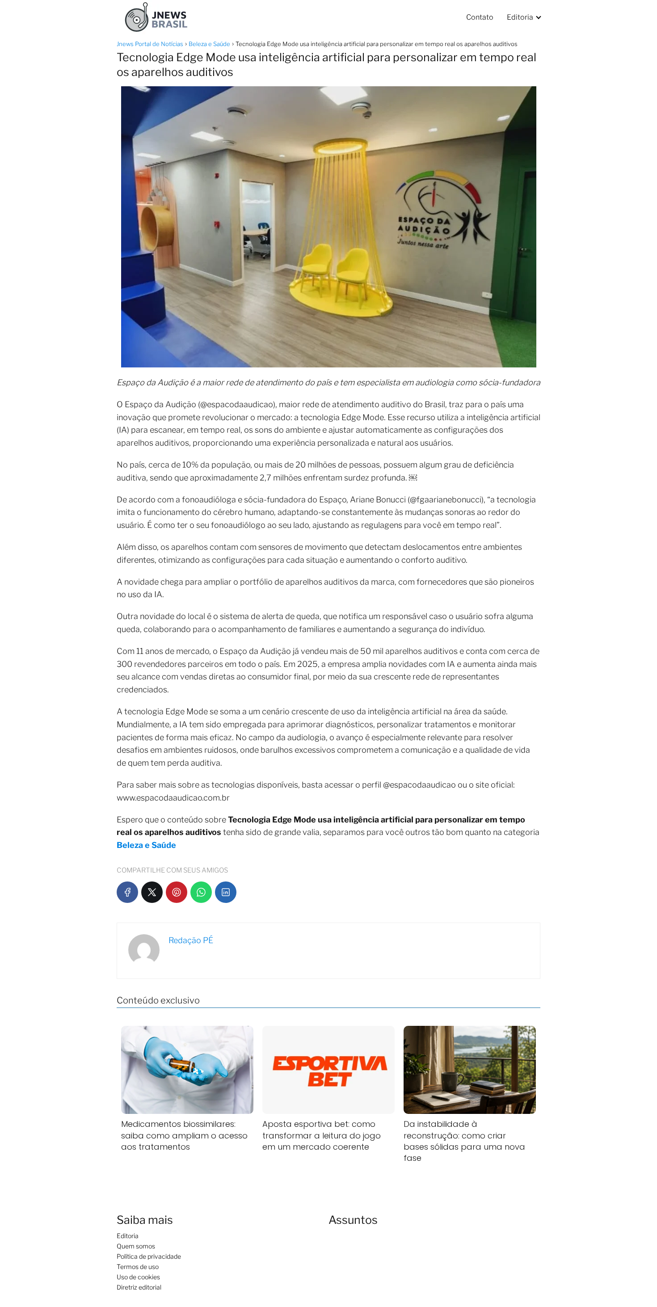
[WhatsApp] (201, 892)
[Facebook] (127, 892)
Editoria (520, 17)
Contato (479, 17)
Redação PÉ (190, 940)
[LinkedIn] (225, 892)
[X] (152, 892)
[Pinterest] (176, 892)
